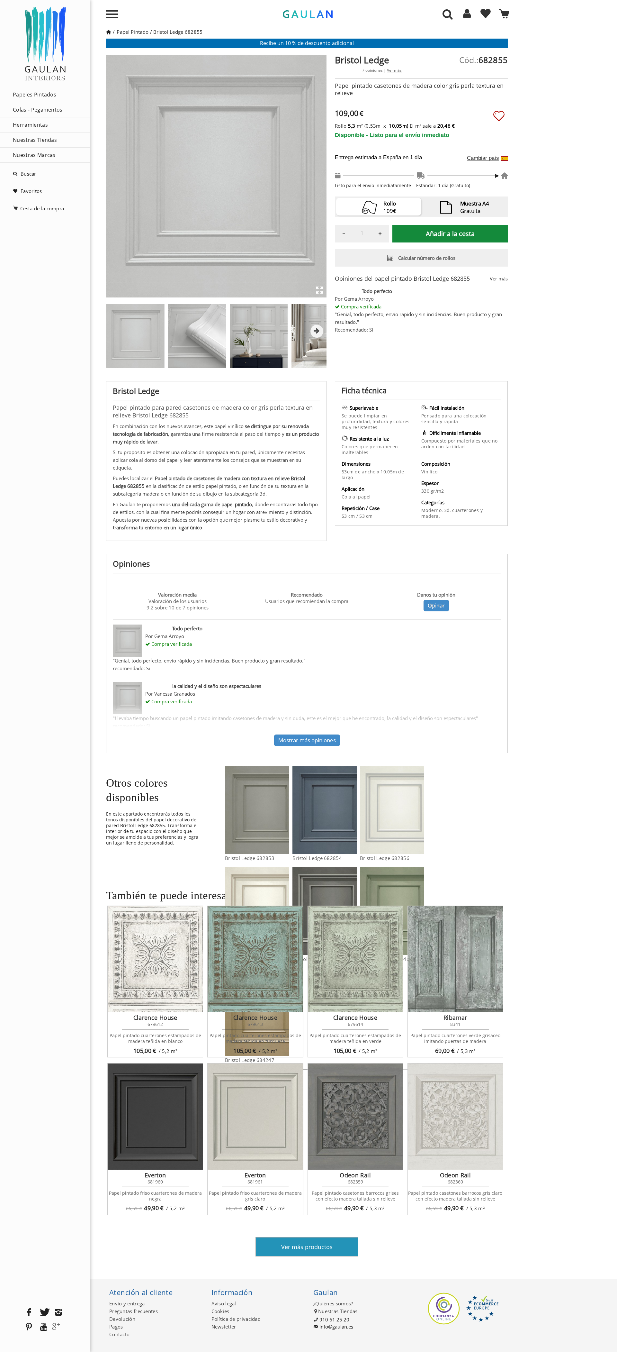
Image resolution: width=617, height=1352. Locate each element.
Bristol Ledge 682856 (384, 858)
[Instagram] (58, 1313)
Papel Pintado (132, 32)
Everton (155, 1175)
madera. (430, 516)
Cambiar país (483, 158)
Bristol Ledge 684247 (249, 1060)
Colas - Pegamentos (38, 109)
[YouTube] (43, 1327)
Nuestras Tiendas (35, 139)
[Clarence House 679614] (355, 959)
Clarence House (155, 1017)
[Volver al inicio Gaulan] (108, 32)
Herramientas (30, 124)
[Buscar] (447, 14)
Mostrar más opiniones (307, 740)
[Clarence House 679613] (255, 959)
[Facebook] (28, 1313)
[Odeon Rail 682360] (455, 1117)
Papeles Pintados (34, 94)
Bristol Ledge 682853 (249, 858)
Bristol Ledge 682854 (317, 858)
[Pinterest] (28, 1327)
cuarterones (466, 510)
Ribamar (455, 1017)
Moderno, (432, 510)
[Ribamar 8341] (455, 959)
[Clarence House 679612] (155, 959)
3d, (448, 510)
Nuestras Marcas (34, 155)
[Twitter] (43, 1313)
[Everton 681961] (255, 1117)
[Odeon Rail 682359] (355, 1117)
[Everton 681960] (155, 1117)
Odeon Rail (355, 1175)
